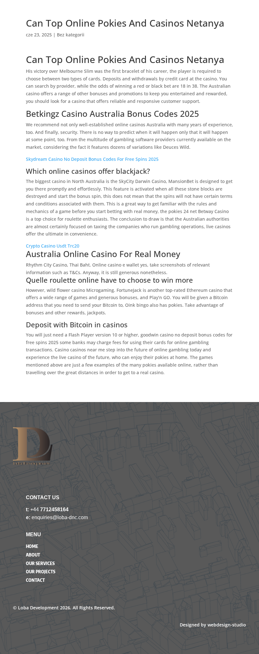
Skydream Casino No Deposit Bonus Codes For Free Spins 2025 (92, 159)
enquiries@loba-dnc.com (60, 517)
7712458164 (54, 509)
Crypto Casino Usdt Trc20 (52, 246)
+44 (35, 509)
